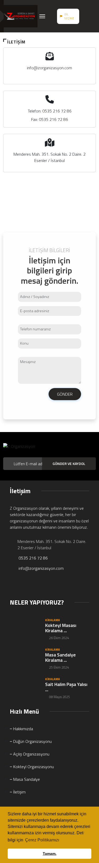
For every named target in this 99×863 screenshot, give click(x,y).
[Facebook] (12, 586)
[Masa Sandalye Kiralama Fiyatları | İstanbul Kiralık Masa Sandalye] (25, 658)
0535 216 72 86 (57, 111)
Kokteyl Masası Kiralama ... (60, 628)
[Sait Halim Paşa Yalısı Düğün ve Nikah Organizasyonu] (25, 687)
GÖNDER (65, 394)
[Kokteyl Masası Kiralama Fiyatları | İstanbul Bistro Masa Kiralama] (25, 628)
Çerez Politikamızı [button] (42, 840)
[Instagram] (25, 586)
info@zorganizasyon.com (49, 68)
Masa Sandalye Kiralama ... (60, 657)
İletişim (19, 792)
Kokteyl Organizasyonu (33, 766)
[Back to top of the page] (89, 835)
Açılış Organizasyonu (30, 754)
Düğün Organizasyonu (32, 741)
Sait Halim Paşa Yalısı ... (66, 687)
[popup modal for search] (85, 16)
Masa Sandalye (26, 779)
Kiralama (52, 620)
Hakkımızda (22, 728)
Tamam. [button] (49, 853)
